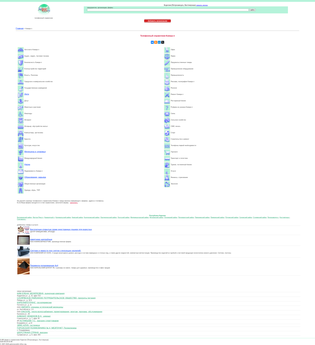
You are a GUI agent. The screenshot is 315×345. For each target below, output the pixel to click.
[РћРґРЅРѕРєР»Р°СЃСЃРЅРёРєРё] (155, 42)
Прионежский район (202, 217)
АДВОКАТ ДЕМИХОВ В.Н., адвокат (34, 316)
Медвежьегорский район (139, 217)
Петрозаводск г (273, 217)
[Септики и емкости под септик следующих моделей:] (23, 256)
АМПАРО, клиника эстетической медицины (42, 307)
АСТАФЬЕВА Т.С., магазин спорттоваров (39, 320)
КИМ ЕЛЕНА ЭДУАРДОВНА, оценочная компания (40, 293)
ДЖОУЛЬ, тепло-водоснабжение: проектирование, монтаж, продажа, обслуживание (61, 311)
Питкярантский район (186, 217)
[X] (162, 42)
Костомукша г (285, 217)
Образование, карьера (35, 177)
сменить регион (202, 5)
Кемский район (77, 217)
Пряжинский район (217, 217)
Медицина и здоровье (35, 151)
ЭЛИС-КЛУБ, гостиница (28, 325)
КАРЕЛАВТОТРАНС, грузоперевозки (34, 302)
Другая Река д (38, 217)
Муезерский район (156, 217)
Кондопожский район (91, 217)
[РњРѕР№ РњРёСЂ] (159, 42)
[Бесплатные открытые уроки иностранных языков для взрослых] (23, 233)
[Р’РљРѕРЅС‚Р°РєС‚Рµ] (152, 42)
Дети (26, 94)
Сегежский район (245, 217)
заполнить (74, 203)
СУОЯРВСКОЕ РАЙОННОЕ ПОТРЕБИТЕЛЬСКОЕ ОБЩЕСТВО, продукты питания (56, 298)
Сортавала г (21, 219)
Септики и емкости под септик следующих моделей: (55, 250)
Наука (27, 164)
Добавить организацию (157, 21)
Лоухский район (123, 217)
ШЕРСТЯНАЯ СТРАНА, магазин (32, 332)
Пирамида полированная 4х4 (44, 265)
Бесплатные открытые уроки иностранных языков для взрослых (61, 229)
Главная (20, 28)
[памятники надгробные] (23, 244)
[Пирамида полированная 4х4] (23, 274)
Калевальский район (63, 217)
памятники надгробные (41, 239)
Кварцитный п (49, 217)
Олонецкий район (170, 217)
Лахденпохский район (108, 217)
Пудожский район (231, 217)
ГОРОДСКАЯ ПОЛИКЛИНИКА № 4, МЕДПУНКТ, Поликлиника (46, 328)
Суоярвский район (260, 217)
